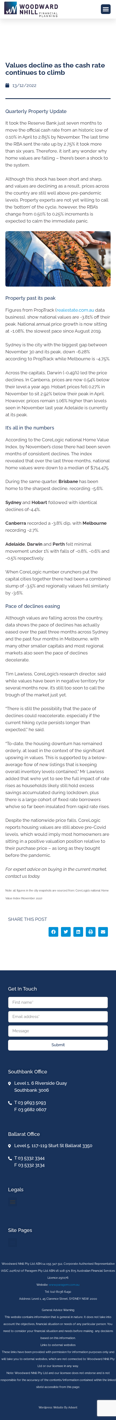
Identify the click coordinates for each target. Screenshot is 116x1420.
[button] (106, 9)
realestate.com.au (75, 310)
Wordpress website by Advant (58, 1407)
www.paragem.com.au (64, 1285)
